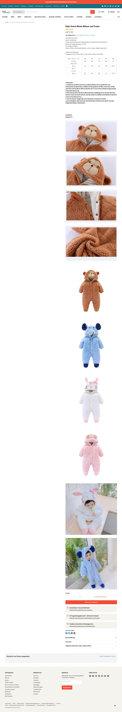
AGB (14, 703)
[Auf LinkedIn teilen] (72, 633)
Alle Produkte (98, 17)
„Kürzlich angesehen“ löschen (107, 656)
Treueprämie (48, 6)
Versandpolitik (41, 705)
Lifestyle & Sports (69, 17)
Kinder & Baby (27, 17)
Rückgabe (30, 6)
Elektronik (79, 17)
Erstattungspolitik (30, 705)
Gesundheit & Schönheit (55, 17)
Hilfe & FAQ (56, 6)
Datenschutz (20, 703)
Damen (12, 17)
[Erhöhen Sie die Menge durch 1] (80, 597)
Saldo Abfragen (39, 6)
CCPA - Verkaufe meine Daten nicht (14, 705)
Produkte (10, 6)
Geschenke (5, 17)
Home (7, 22)
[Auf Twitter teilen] (69, 633)
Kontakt (62, 6)
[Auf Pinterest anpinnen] (74, 633)
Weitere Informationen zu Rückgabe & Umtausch (84, 618)
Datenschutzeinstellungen (33, 703)
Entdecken (88, 17)
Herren (19, 17)
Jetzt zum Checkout (91, 602)
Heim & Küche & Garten (40, 17)
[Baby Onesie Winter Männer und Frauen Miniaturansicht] (8, 30)
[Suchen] (92, 12)
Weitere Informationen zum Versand (80, 610)
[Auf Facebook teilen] (66, 633)
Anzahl (67, 593)
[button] (69, 29)
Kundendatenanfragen (47, 703)
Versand (17, 6)
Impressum (8, 703)
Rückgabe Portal (50, 705)
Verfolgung (23, 6)
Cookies (58, 703)
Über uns (4, 6)
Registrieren (67, 687)
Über (119, 17)
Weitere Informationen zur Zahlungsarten (82, 626)
